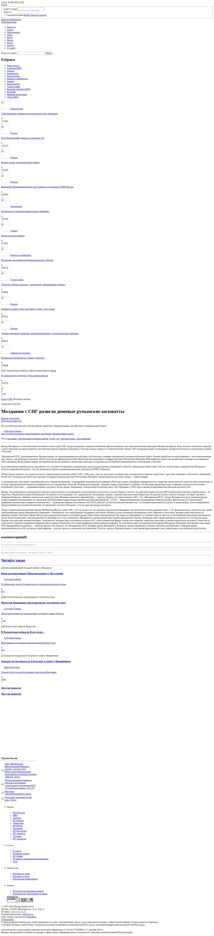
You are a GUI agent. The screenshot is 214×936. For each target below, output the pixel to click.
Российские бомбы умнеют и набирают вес (22, 138)
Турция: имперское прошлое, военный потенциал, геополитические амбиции (39, 333)
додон (52, 438)
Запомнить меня (15, 15)
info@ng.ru (28, 914)
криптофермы (83, 438)
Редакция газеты (21, 853)
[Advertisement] (18, 727)
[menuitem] (110, 27)
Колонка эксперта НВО (18, 89)
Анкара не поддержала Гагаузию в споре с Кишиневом (36, 661)
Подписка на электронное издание (30, 894)
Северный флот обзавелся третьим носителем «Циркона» (29, 113)
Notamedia (31, 917)
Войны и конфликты (17, 78)
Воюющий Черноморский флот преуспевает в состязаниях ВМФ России (37, 187)
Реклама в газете (21, 876)
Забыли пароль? (39, 15)
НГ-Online (18, 856)
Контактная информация (25, 879)
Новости (11, 27)
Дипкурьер (18, 823)
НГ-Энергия (19, 833)
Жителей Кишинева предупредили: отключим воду (33, 602)
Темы (9, 35)
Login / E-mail (10, 9)
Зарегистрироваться (11, 19)
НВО (15, 815)
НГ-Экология (19, 839)
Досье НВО (12, 97)
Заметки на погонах (17, 94)
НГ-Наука (18, 825)
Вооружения (13, 84)
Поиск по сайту (9, 53)
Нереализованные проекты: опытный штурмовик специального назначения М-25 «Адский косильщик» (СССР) (20, 784)
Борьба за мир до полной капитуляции (20, 162)
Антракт (17, 818)
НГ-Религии (19, 812)
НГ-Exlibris (18, 820)
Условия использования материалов (30, 859)
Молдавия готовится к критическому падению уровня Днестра (32, 613)
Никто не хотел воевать (13, 236)
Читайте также (13, 560)
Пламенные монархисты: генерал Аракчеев (22, 358)
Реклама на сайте (21, 873)
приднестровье (68, 438)
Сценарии (18, 828)
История (11, 92)
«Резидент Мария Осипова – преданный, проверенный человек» (33, 284)
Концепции (12, 73)
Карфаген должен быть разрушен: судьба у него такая (27, 309)
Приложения (13, 32)
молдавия (12, 438)
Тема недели (13, 65)
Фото (9, 37)
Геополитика (13, 76)
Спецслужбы (13, 86)
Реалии (10, 71)
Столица (17, 836)
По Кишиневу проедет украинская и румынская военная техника (33, 584)
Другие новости (11, 687)
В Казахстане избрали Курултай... (23, 632)
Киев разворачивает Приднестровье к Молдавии (32, 573)
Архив (10, 45)
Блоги (10, 43)
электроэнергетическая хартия (33, 438)
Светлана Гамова (37, 432)
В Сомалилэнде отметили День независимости (24, 375)
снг (57, 438)
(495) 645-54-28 (18, 911)
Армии (10, 81)
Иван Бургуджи (11, 667)
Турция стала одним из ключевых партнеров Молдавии (28, 672)
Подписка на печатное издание (28, 891)
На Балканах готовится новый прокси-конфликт (25, 211)
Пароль (7, 12)
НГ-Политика (19, 831)
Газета (10, 29)
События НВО (14, 68)
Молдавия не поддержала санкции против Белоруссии (28, 643)
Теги (15, 861)
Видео (10, 40)
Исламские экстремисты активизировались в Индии (27, 260)
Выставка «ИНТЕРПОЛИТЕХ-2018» (18, 792)
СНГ (10, 399)
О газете (11, 48)
